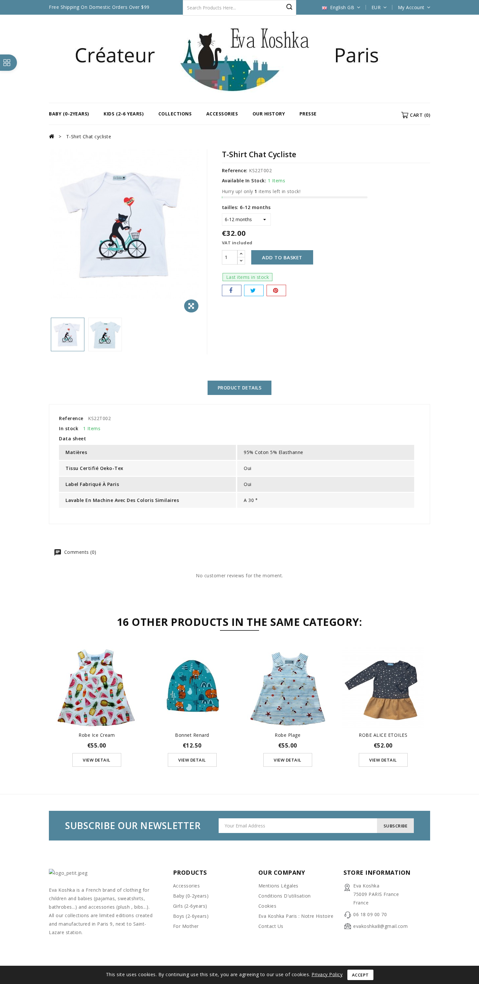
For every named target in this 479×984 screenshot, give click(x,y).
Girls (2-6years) (190, 906)
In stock (68, 428)
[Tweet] (253, 290)
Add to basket (282, 257)
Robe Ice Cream (97, 735)
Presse (308, 114)
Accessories (222, 114)
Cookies (267, 906)
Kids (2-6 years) (124, 114)
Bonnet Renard (192, 735)
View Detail (96, 760)
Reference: (235, 170)
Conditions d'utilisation (284, 896)
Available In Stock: (244, 180)
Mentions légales (278, 886)
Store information (377, 872)
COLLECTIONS (175, 114)
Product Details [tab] (240, 388)
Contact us (270, 926)
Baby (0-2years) (69, 114)
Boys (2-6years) (191, 916)
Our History (269, 114)
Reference (71, 418)
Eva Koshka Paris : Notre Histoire (296, 916)
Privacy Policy (327, 974)
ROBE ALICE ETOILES (383, 735)
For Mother (186, 926)
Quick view (97, 677)
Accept (360, 975)
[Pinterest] (276, 290)
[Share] (231, 290)
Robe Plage (287, 735)
